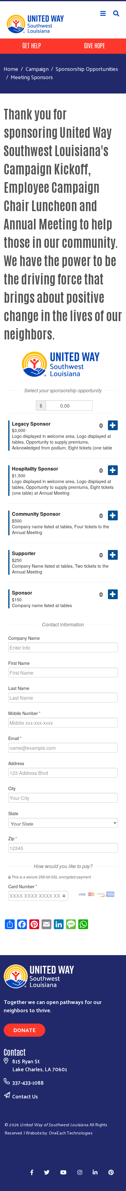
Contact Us (25, 1096)
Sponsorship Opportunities (87, 69)
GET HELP (31, 45)
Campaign (37, 69)
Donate (24, 1030)
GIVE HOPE (94, 45)
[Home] (63, 0)
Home (11, 68)
